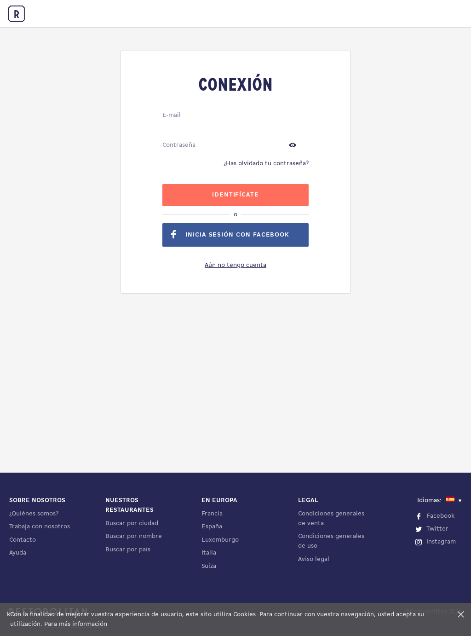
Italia (208, 552)
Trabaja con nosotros (39, 526)
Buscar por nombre (133, 536)
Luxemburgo (220, 540)
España (211, 526)
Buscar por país (127, 549)
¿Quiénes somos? (33, 513)
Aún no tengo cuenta (235, 265)
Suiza (208, 566)
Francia (212, 513)
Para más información (75, 624)
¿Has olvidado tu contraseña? (266, 163)
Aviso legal (313, 559)
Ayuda (17, 552)
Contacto (22, 540)
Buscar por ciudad (131, 523)
